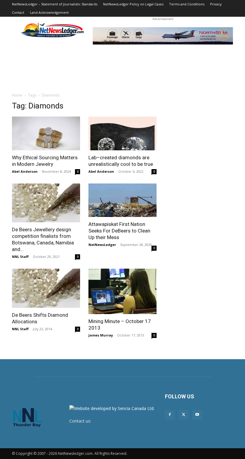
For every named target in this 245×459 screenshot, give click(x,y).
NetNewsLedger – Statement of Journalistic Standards (54, 4)
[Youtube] (197, 415)
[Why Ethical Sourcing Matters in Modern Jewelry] (46, 133)
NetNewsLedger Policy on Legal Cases (133, 4)
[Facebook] (169, 415)
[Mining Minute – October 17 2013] (122, 291)
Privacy (216, 4)
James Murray (100, 335)
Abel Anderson (25, 171)
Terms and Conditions (186, 4)
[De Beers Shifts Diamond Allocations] (46, 288)
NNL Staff (20, 256)
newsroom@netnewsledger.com (123, 421)
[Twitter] (183, 415)
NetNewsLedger (102, 244)
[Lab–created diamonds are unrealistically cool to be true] (122, 133)
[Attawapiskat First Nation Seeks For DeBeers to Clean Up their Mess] (122, 200)
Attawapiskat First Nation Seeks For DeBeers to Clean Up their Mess (119, 230)
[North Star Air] (163, 36)
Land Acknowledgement (49, 12)
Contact (18, 12)
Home (17, 95)
